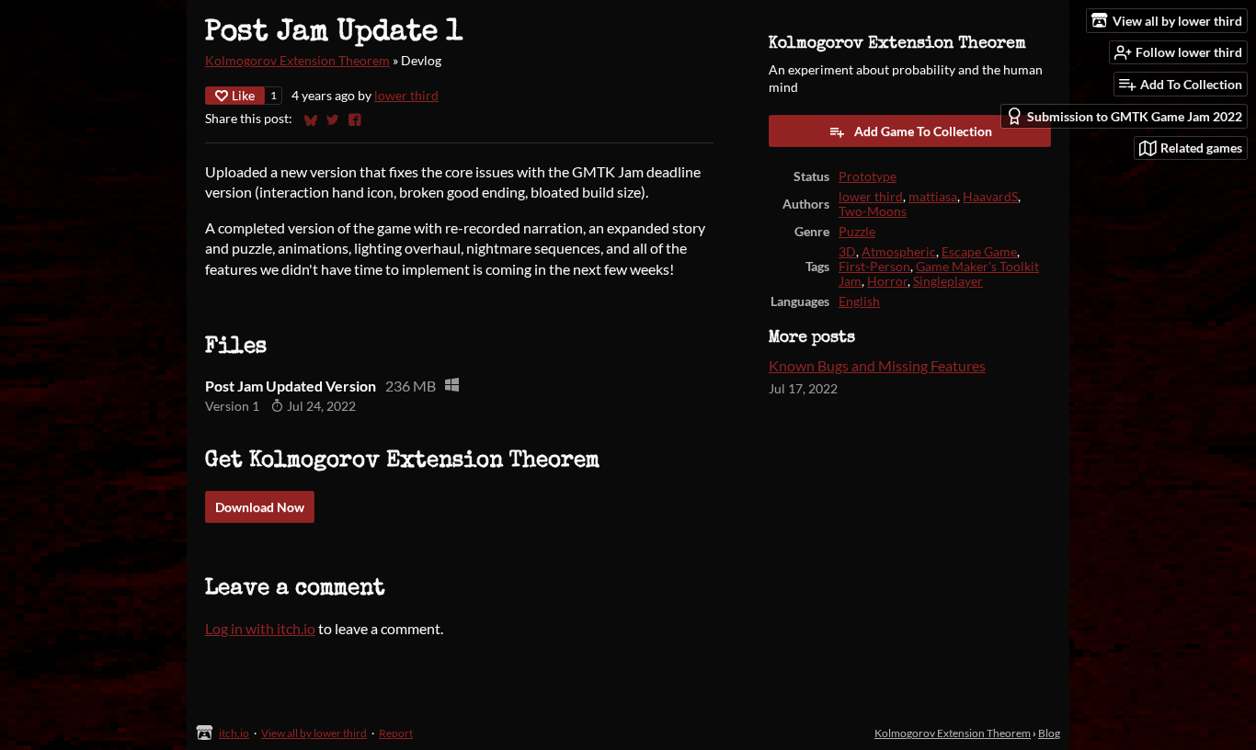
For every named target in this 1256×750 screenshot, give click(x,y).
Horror (887, 281)
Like (243, 95)
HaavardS (990, 196)
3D (847, 251)
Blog (1049, 733)
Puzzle (857, 231)
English (859, 301)
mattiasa (932, 196)
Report (396, 733)
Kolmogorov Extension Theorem (297, 60)
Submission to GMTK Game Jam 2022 (1134, 116)
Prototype (867, 176)
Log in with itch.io (260, 628)
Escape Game (979, 251)
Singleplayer (948, 281)
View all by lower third (314, 733)
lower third (406, 95)
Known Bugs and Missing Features (877, 365)
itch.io (234, 733)
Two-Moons (873, 211)
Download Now (259, 507)
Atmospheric (899, 251)
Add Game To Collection (923, 131)
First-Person (874, 266)
